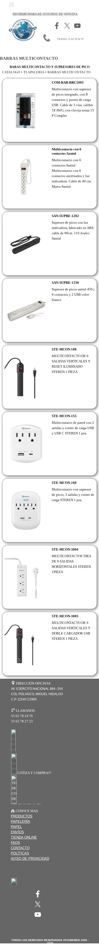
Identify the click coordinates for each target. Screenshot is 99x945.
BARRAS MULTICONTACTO (69, 72)
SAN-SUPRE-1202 (65, 216)
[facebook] (57, 26)
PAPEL (16, 827)
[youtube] (77, 26)
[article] (49, 110)
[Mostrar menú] (12, 4)
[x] (67, 26)
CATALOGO (11, 72)
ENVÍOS (17, 832)
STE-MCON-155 (64, 416)
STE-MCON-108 (64, 349)
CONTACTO (20, 848)
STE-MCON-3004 (65, 549)
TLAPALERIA (33, 72)
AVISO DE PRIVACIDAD (30, 859)
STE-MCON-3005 (65, 616)
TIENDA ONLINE (24, 837)
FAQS (15, 843)
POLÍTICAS (20, 853)
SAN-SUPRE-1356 (65, 283)
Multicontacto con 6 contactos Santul (66, 151)
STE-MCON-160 (64, 483)
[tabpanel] (49, 69)
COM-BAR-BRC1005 (68, 82)
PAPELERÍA (20, 822)
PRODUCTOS (21, 816)
